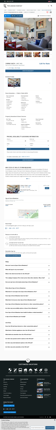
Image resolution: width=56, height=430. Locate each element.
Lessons (15, 372)
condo (39, 10)
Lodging (25, 372)
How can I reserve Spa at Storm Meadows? (16, 265)
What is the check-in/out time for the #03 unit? (17, 273)
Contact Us (5, 384)
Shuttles (20, 372)
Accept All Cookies (50, 427)
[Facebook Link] (45, 417)
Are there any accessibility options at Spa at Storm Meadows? (21, 308)
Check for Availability (28, 70)
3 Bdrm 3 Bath (24, 185)
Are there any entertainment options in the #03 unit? (19, 342)
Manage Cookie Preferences (9, 412)
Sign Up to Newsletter (9, 405)
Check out (32, 139)
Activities (46, 372)
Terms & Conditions (7, 393)
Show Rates (28, 148)
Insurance (10, 372)
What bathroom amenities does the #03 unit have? (18, 334)
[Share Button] (50, 417)
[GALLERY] (13, 189)
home (5, 10)
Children (31, 143)
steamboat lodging (21, 10)
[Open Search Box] (51, 6)
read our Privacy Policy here (9, 428)
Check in (9, 139)
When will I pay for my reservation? (14, 269)
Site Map (5, 386)
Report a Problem (7, 397)
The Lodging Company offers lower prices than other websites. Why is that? (25, 278)
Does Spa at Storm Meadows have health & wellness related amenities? (24, 312)
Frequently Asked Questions (26, 395)
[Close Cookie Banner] (55, 420)
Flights (36, 372)
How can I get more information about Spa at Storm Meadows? (21, 282)
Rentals (30, 372)
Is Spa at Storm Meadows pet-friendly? (15, 316)
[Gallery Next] (51, 54)
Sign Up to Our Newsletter (13, 255)
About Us (5, 382)
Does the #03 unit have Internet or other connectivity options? (21, 326)
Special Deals (23, 384)
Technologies (6, 395)
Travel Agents (23, 393)
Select (47, 188)
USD (51, 1)
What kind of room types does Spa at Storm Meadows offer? (21, 291)
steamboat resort (11, 10)
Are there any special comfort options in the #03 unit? (19, 338)
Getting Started (23, 382)
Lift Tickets (41, 372)
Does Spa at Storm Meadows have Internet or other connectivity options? (24, 304)
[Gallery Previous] (5, 54)
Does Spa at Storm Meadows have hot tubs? (16, 295)
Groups (21, 388)
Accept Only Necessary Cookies (37, 427)
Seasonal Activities (24, 397)
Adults (8, 143)
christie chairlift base (31, 10)
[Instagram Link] (47, 417)
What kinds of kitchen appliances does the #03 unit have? (20, 330)
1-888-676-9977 (25, 156)
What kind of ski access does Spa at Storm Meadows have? (20, 300)
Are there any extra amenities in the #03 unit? (17, 347)
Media (4, 391)
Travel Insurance (23, 391)
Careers (5, 388)
